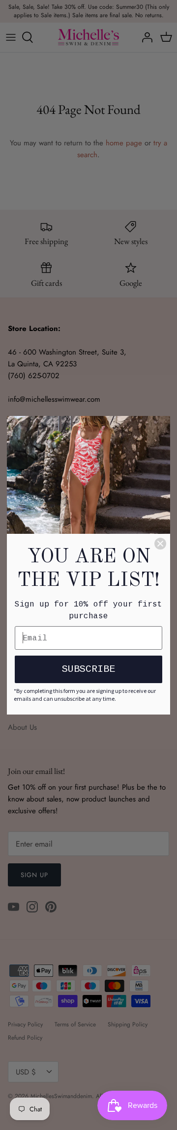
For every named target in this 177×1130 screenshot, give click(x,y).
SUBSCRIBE (88, 669)
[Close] (160, 544)
